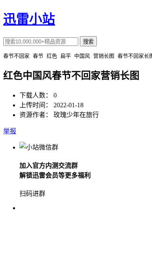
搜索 (88, 42)
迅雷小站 (29, 19)
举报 (9, 131)
